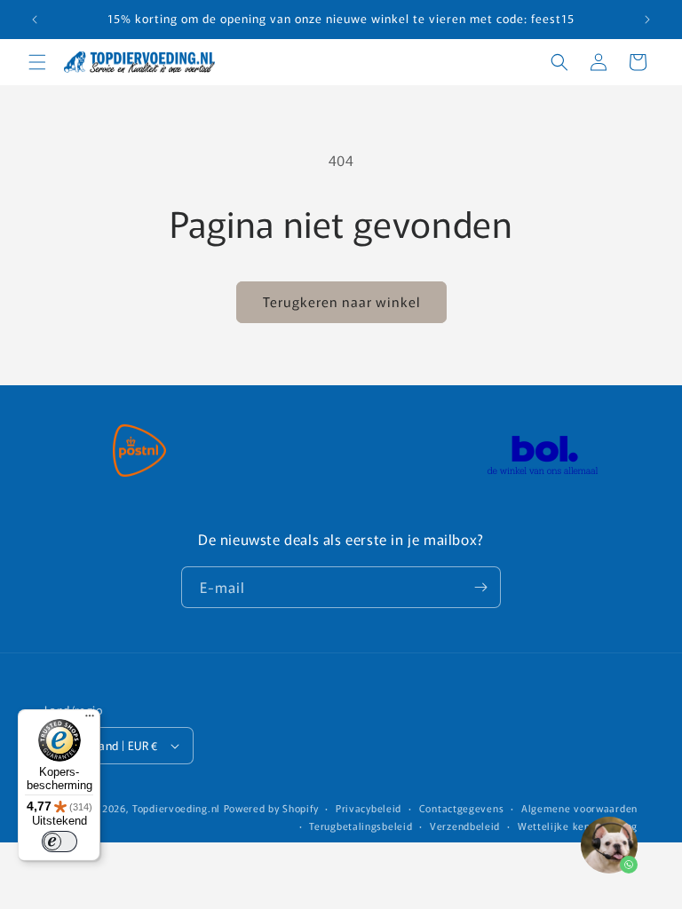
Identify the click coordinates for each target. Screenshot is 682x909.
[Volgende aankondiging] (647, 19)
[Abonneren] (480, 587)
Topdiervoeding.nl (176, 808)
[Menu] (89, 720)
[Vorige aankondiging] (34, 19)
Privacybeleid (368, 808)
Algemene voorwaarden (579, 808)
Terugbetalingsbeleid (360, 825)
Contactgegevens (461, 808)
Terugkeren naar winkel (341, 301)
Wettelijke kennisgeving (578, 825)
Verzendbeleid (465, 825)
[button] (37, 62)
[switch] (59, 841)
